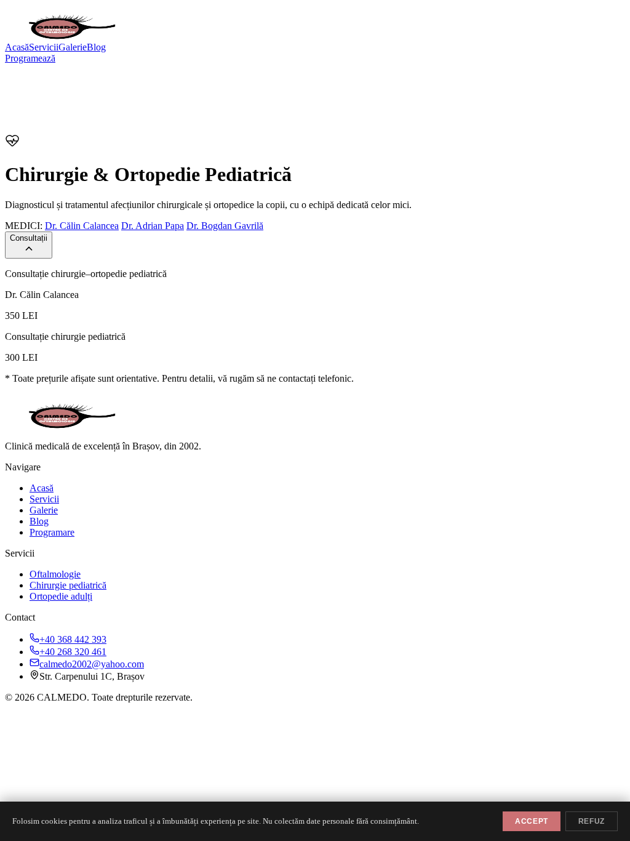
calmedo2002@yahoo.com (91, 664)
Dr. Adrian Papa (152, 225)
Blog (96, 47)
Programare (52, 532)
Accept (531, 821)
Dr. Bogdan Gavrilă (224, 225)
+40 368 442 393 (72, 639)
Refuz (591, 821)
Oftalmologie (55, 574)
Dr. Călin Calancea (82, 225)
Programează (30, 58)
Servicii (43, 47)
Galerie (72, 47)
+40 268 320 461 (72, 651)
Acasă (17, 47)
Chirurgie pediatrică (68, 585)
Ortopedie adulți (61, 596)
